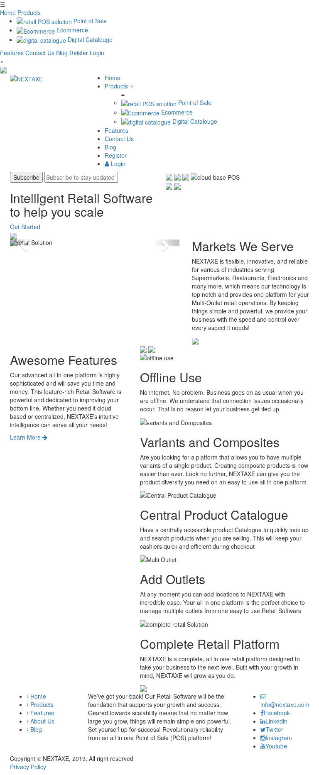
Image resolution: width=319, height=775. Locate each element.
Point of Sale (89, 21)
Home (8, 12)
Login (97, 53)
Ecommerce (71, 30)
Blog (62, 53)
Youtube (276, 746)
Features (12, 53)
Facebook (277, 713)
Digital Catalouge (89, 39)
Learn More (26, 437)
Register (116, 155)
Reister (78, 53)
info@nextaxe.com (284, 704)
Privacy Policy (28, 767)
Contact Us (40, 53)
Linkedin (276, 721)
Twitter (274, 729)
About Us (41, 721)
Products (29, 12)
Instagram (278, 737)
